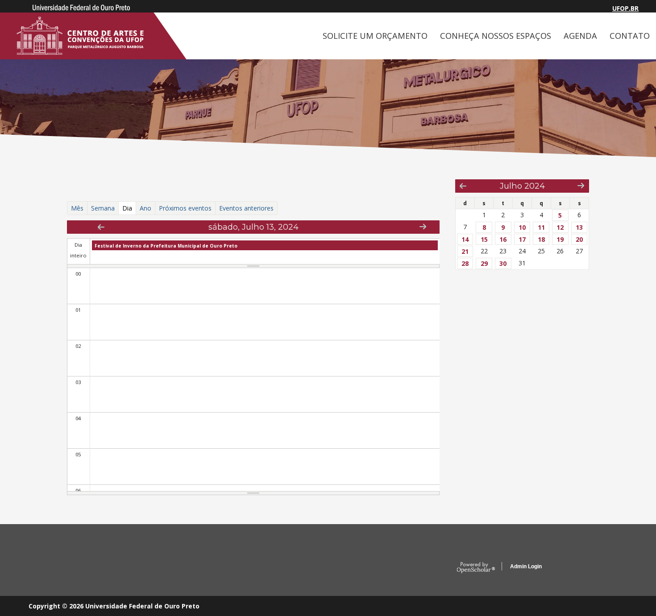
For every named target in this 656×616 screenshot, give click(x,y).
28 (465, 263)
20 (579, 239)
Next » (422, 226)
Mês (77, 208)
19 (560, 239)
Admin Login (526, 566)
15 (484, 239)
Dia (129, 207)
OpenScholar (476, 568)
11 (541, 227)
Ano (145, 208)
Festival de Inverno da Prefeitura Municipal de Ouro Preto (166, 246)
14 (465, 239)
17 (522, 239)
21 (465, 251)
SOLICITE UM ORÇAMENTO (375, 35)
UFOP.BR (625, 8)
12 (560, 227)
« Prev (101, 227)
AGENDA (580, 35)
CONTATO (630, 35)
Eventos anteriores (246, 208)
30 (503, 263)
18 (541, 239)
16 (503, 239)
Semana (103, 208)
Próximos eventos (185, 208)
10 (522, 227)
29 (484, 263)
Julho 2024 (522, 186)
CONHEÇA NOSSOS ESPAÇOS (495, 35)
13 (579, 227)
